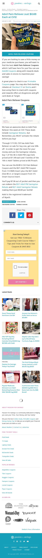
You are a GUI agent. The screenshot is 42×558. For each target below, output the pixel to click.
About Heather (7, 427)
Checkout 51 (17, 87)
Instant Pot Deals (8, 449)
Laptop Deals (6, 445)
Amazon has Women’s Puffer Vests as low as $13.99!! (29, 315)
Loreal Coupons (7, 485)
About (6, 547)
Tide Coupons (6, 474)
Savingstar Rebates (17, 133)
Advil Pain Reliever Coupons (21, 54)
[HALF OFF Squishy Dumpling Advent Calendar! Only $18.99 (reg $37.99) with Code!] (11, 328)
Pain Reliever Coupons (8, 204)
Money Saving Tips (8, 421)
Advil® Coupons (9, 71)
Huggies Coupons (8, 477)
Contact (14, 547)
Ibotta (28, 87)
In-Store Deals (11, 9)
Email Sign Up (23, 547)
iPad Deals (5, 437)
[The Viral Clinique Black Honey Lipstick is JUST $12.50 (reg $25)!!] (31, 353)
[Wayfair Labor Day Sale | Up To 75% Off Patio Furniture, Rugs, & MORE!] (31, 328)
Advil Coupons (21, 201)
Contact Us (17, 427)
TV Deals (5, 441)
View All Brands (7, 493)
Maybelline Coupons (8, 470)
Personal (5, 361)
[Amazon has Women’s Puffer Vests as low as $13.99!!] (31, 304)
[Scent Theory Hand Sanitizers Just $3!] (11, 304)
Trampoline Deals (8, 456)
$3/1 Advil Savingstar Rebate (25, 187)
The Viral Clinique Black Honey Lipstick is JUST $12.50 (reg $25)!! (30, 364)
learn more (37, 21)
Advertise (26, 427)
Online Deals (18, 419)
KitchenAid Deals (7, 452)
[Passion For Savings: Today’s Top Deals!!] (11, 353)
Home (3, 9)
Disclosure (34, 547)
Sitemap (26, 550)
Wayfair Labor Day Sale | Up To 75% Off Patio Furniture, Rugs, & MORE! (30, 339)
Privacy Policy (17, 550)
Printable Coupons (22, 9)
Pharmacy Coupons (7, 10)
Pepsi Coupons (7, 489)
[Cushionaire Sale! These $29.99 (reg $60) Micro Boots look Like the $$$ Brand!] (31, 377)
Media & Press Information (31, 529)
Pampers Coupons (8, 481)
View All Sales (6, 460)
